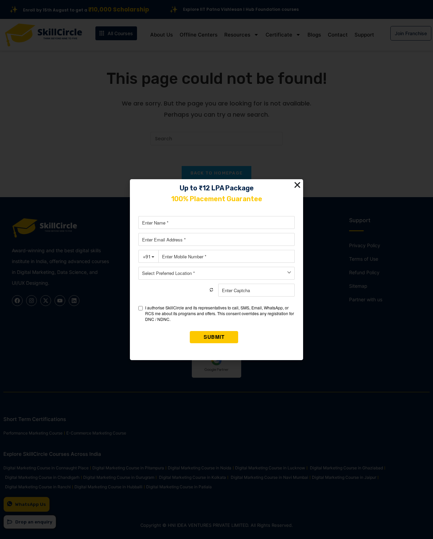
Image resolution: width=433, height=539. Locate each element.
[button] (297, 185)
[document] (216, 269)
